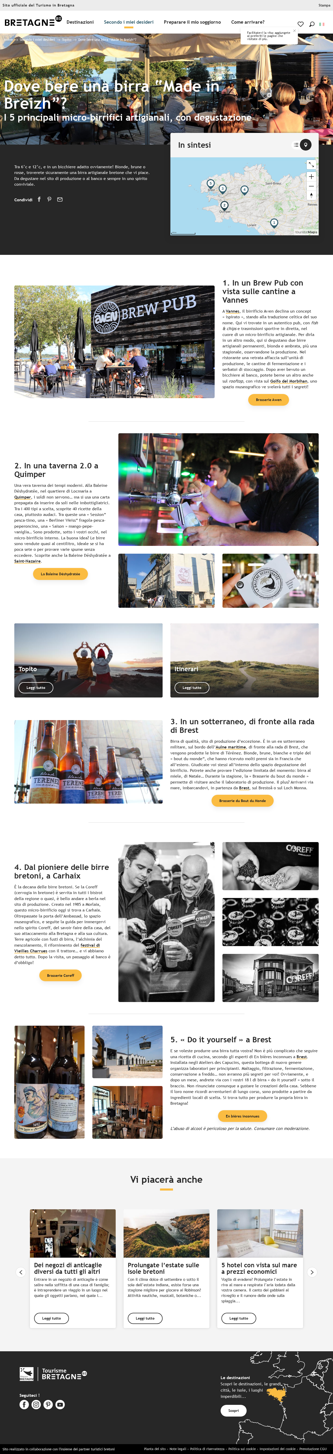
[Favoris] (301, 24)
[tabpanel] (244, 196)
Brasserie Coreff (60, 975)
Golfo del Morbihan (288, 381)
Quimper (22, 497)
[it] (322, 24)
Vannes (232, 311)
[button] (312, 24)
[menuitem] (33, 22)
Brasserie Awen (268, 399)
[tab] (296, 145)
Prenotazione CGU (312, 1449)
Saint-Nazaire (27, 561)
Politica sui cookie (242, 1449)
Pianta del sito (155, 1449)
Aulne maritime (231, 747)
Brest (244, 787)
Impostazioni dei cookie (278, 1449)
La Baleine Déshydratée (60, 574)
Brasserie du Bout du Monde (242, 800)
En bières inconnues (242, 1116)
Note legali (178, 1449)
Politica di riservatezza (207, 1449)
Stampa (324, 5)
